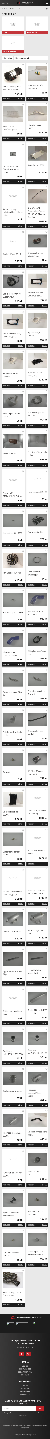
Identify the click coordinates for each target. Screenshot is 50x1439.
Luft (5, 32)
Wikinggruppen (31, 1435)
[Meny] (3, 3)
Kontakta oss (25, 1369)
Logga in (25, 1375)
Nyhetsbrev (25, 1391)
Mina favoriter (25, 1372)
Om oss (25, 1385)
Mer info (6, 99)
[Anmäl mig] (40, 1408)
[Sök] (7, 3)
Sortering (8, 58)
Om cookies (25, 1394)
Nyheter (25, 1388)
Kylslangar (32, 32)
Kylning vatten (9, 51)
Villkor (25, 1366)
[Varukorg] (47, 3)
